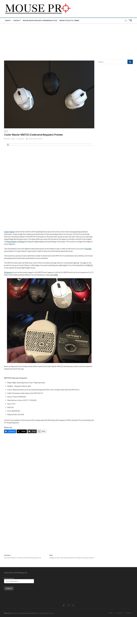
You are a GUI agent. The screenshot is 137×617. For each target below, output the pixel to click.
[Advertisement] (68, 39)
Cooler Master (32, 138)
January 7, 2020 (10, 138)
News (6, 131)
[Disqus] (49, 468)
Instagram (128, 612)
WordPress (33, 613)
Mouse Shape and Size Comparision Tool (40, 20)
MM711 (90, 265)
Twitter (111, 613)
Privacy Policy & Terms (69, 20)
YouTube (88, 249)
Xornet (21, 242)
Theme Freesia (24, 613)
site (37, 265)
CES (20, 234)
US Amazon (8, 272)
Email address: (9, 578)
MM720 (40, 138)
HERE (56, 275)
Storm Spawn (11, 242)
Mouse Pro (8, 613)
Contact (17, 20)
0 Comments (20, 138)
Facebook (119, 613)
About (8, 20)
